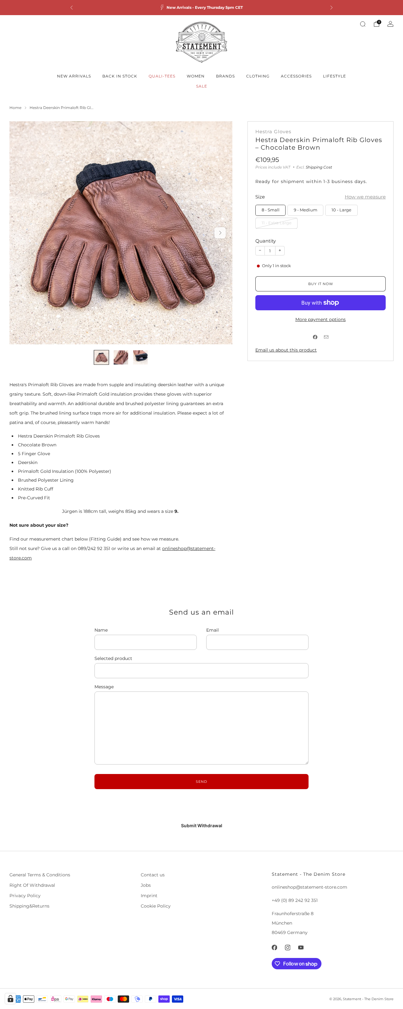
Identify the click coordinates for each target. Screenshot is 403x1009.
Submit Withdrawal (201, 825)
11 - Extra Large (277, 223)
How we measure (365, 197)
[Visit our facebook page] (274, 947)
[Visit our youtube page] (301, 947)
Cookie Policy (156, 906)
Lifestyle (334, 76)
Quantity (265, 241)
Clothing (258, 76)
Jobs (146, 885)
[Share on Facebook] (315, 337)
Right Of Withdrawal (32, 885)
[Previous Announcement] (71, 7)
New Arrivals (74, 76)
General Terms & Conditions (39, 875)
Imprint (149, 895)
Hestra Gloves (273, 132)
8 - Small (271, 210)
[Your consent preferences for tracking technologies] (10, 998)
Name (101, 630)
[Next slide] (220, 232)
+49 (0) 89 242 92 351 (295, 900)
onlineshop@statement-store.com (309, 887)
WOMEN (196, 76)
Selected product (113, 658)
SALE (201, 86)
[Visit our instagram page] (287, 947)
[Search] (363, 24)
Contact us (153, 875)
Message (104, 687)
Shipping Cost (319, 167)
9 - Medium (305, 210)
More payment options (320, 319)
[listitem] (201, 7)
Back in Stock (119, 76)
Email (212, 630)
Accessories (296, 76)
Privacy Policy (25, 895)
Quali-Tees (162, 76)
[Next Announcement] (331, 7)
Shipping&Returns (29, 906)
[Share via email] (326, 337)
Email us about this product (286, 350)
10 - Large (341, 210)
